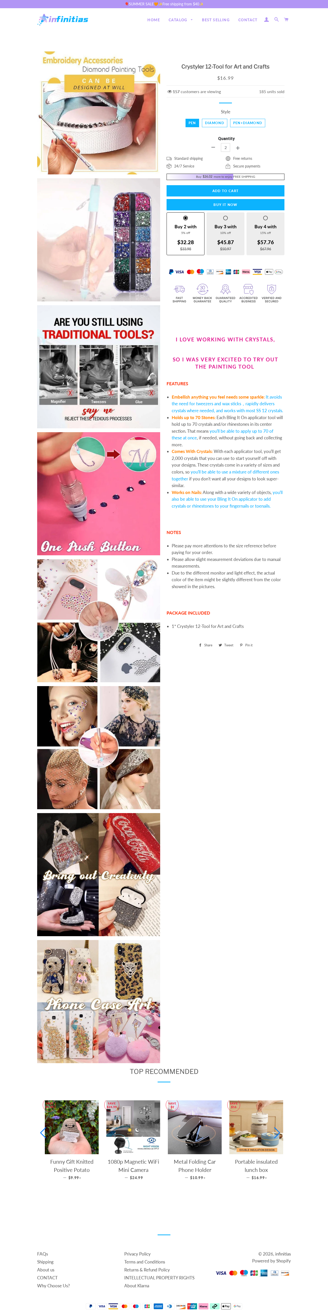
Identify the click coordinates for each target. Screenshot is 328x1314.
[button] (43, 1133)
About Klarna (136, 1285)
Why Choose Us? (53, 1285)
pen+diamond (247, 123)
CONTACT (248, 20)
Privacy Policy (137, 1254)
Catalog (178, 20)
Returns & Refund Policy (147, 1269)
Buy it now (225, 205)
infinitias (283, 1254)
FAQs (42, 1254)
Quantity (226, 138)
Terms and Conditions (144, 1261)
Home (153, 20)
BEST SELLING (216, 20)
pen (192, 123)
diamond (214, 123)
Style (225, 111)
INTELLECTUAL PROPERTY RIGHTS (159, 1277)
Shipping (45, 1261)
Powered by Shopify (271, 1260)
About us (45, 1269)
